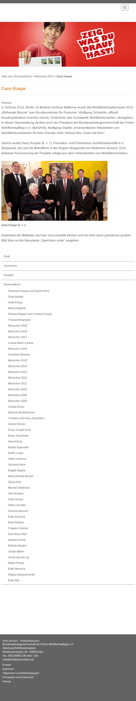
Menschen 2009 (17, 395)
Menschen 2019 (17, 325)
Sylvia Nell (14, 482)
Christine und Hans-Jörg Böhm (26, 418)
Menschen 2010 (17, 389)
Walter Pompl (16, 563)
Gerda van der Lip (18, 557)
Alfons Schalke (17, 505)
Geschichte (10, 265)
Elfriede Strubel (17, 545)
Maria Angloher (17, 308)
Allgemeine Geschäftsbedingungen (20, 673)
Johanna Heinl (16, 464)
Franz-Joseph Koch (19, 429)
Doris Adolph (15, 296)
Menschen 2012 (17, 377)
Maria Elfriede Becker (21, 476)
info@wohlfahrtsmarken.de (18, 659)
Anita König (15, 302)
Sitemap (6, 681)
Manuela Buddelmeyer (21, 412)
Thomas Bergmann (19, 319)
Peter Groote (15, 499)
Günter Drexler (16, 424)
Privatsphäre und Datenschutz (18, 677)
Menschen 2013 (17, 372)
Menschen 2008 (17, 401)
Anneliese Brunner (19, 354)
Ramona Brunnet (18, 511)
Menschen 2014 (17, 366)
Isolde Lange (15, 453)
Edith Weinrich (16, 568)
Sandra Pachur (17, 539)
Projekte (9, 275)
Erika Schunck (16, 516)
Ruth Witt (13, 580)
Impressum (8, 668)
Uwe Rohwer (16, 493)
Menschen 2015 (17, 360)
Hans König (15, 441)
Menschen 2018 (17, 331)
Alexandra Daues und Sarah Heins (28, 291)
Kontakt (6, 664)
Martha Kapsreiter (18, 447)
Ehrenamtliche (12, 284)
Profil (7, 256)
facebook (14, 688)
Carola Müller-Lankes (21, 343)
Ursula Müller (16, 551)
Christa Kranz (16, 406)
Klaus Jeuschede (18, 435)
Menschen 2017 (17, 337)
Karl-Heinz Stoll (17, 534)
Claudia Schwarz (18, 528)
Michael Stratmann (19, 487)
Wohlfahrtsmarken (13, 12)
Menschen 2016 (17, 348)
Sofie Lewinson (17, 458)
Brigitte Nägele (17, 470)
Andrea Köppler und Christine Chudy (30, 314)
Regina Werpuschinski (21, 574)
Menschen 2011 (17, 383)
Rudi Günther (16, 522)
